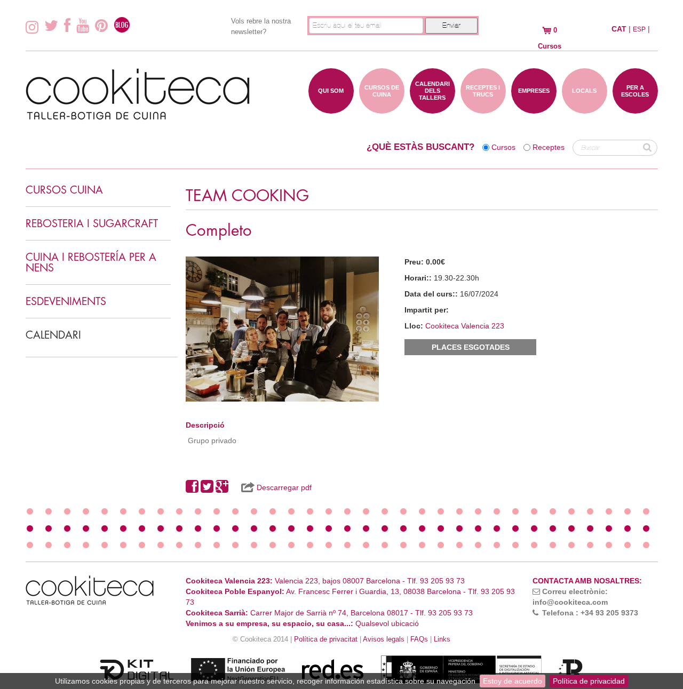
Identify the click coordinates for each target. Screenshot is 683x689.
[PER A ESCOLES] (635, 108)
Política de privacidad (589, 681)
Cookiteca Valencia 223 (464, 326)
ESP (639, 29)
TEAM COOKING (247, 196)
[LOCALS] (584, 108)
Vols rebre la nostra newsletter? (261, 26)
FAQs (419, 639)
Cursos (503, 147)
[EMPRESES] (534, 108)
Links (442, 639)
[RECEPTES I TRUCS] (483, 108)
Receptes (549, 147)
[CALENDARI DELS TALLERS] (432, 108)
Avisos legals (383, 639)
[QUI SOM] (331, 108)
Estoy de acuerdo (512, 681)
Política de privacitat (326, 639)
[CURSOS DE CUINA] (381, 108)
